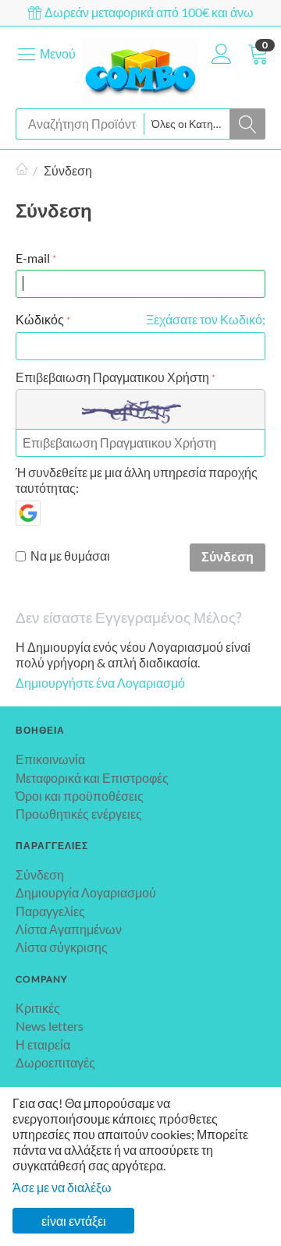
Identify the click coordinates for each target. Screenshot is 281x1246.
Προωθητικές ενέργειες (79, 813)
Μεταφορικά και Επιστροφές (92, 777)
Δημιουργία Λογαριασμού (86, 892)
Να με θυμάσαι (70, 555)
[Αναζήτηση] (247, 124)
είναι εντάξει (73, 1220)
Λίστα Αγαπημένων (69, 929)
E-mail (33, 257)
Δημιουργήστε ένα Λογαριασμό (100, 682)
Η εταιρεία (43, 1044)
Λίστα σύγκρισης (62, 947)
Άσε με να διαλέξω (62, 1187)
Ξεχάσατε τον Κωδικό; (205, 319)
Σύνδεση (227, 556)
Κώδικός (40, 319)
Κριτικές (38, 1007)
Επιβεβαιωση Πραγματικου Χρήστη (112, 377)
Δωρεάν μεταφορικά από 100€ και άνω (148, 12)
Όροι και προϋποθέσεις (80, 795)
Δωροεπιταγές (55, 1062)
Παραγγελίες (50, 911)
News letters (50, 1025)
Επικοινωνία (50, 759)
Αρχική (22, 170)
